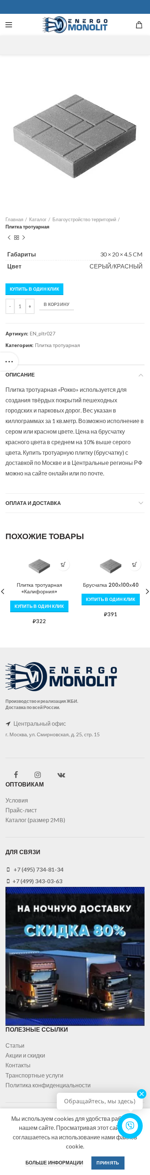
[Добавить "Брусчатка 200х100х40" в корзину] (134, 564)
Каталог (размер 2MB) (35, 819)
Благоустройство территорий (84, 219)
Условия (16, 800)
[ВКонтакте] (61, 775)
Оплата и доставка (33, 503)
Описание (20, 374)
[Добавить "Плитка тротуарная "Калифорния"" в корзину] (63, 564)
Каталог (38, 219)
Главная (14, 219)
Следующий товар (23, 237)
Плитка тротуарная (27, 227)
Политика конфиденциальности (48, 1085)
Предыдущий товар (9, 237)
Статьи (14, 1045)
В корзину (57, 304)
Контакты (18, 1065)
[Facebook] (15, 775)
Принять (107, 1163)
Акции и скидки (25, 1055)
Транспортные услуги (34, 1075)
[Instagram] (37, 775)
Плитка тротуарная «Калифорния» (39, 588)
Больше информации (54, 1163)
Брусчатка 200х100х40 (111, 585)
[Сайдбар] (9, 361)
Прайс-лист (21, 809)
